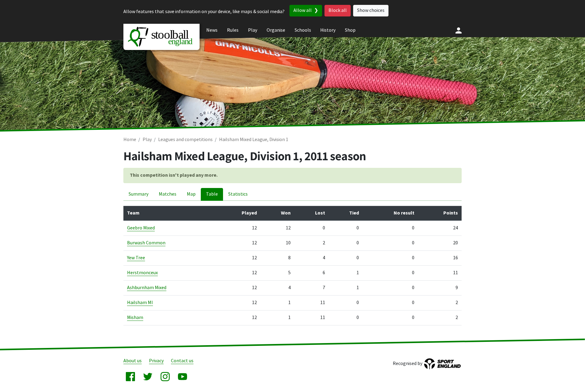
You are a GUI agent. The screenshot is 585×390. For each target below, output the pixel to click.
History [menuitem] (327, 30)
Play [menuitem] (252, 30)
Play (147, 140)
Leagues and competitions (185, 140)
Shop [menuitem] (350, 30)
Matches (167, 194)
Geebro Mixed (141, 228)
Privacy (156, 361)
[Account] (458, 30)
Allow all (302, 10)
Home (129, 140)
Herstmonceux (142, 273)
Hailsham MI (140, 303)
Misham (135, 318)
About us (132, 361)
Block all (337, 10)
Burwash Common (146, 243)
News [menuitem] (212, 30)
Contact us (182, 361)
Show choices (371, 10)
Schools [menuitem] (303, 30)
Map (191, 194)
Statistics (238, 194)
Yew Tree (136, 258)
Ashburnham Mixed (146, 288)
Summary (138, 194)
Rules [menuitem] (233, 30)
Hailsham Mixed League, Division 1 (253, 140)
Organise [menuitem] (276, 30)
